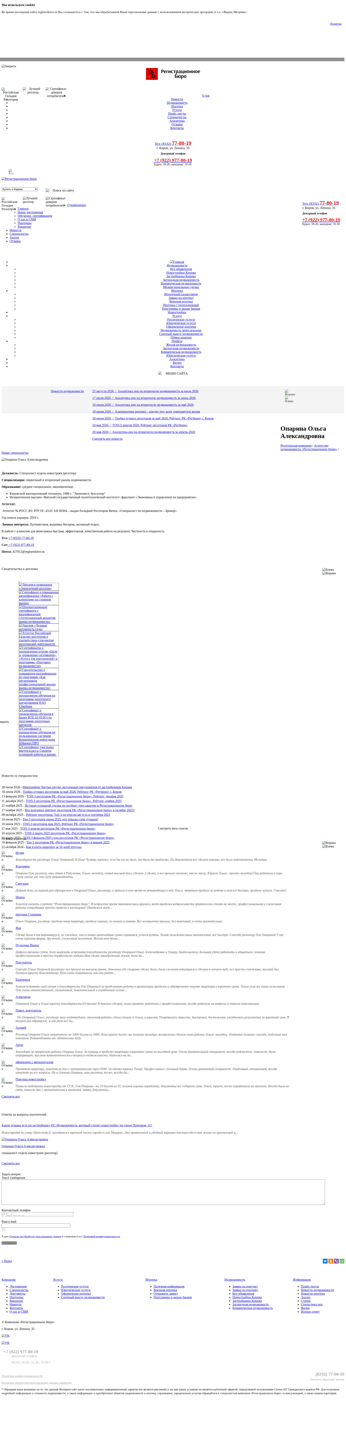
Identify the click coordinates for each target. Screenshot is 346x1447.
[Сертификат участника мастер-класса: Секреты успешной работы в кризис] (173, 750)
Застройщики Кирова (181, 276)
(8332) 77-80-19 (330, 1374)
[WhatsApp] (342, 1261)
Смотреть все (11, 1096)
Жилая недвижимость (181, 344)
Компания (8, 1279)
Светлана (22, 883)
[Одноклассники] (330, 1261)
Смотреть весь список (173, 828)
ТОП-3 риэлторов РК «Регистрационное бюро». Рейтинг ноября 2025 (74, 801)
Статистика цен (312, 1304)
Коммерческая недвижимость (181, 283)
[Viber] (336, 1261)
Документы (17, 1293)
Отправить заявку (166, 1293)
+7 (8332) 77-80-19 (21, 538)
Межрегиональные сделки (181, 287)
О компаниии (76, 205)
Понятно (336, 23)
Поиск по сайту (63, 190)
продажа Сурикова (28, 914)
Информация (302, 1279)
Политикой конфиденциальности (101, 1236)
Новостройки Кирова (181, 272)
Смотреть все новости (107, 438)
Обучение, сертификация (35, 216)
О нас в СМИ (27, 219)
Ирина (20, 897)
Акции (14, 237)
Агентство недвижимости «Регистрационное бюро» (309, 447)
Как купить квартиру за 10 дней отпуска (53, 847)
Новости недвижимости (67, 391)
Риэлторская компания (296, 445)
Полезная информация (169, 1286)
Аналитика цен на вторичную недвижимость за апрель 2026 (153, 432)
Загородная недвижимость (181, 280)
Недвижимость (177, 102)
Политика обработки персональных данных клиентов (36, 1382)
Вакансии (24, 226)
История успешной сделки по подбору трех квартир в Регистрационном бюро (78, 805)
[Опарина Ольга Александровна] (25, 1139)
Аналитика (177, 120)
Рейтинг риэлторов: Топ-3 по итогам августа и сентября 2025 (68, 814)
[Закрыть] (11, 171)
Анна (19, 1045)
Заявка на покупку (245, 1286)
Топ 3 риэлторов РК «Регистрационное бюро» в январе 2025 (68, 842)
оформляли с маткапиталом (34, 1062)
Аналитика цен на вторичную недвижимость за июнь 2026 (155, 398)
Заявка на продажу (245, 1290)
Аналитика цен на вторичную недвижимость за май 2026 (154, 404)
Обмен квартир (181, 337)
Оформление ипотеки (181, 326)
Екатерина (23, 979)
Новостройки (177, 312)
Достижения (18, 1286)
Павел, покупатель (28, 1010)
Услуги (177, 110)
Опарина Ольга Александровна (23, 1146)
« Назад (7, 1261)
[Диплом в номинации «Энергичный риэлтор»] (173, 586)
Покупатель (24, 962)
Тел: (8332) (173, 144)
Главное (23, 208)
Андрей (21, 1027)
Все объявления (181, 269)
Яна (18, 928)
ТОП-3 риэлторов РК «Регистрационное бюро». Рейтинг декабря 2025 (74, 796)
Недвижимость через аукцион (181, 330)
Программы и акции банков (181, 308)
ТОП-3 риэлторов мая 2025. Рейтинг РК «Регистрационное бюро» (68, 824)
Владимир (23, 866)
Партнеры (24, 223)
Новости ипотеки (313, 1293)
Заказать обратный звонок (327, 1379)
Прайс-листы (177, 113)
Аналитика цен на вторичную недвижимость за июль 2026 (158, 391)
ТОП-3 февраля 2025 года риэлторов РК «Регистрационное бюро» (68, 837)
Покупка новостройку (31, 1079)
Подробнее (255, 12)
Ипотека (177, 106)
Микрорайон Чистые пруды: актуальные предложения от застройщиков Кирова (77, 787)
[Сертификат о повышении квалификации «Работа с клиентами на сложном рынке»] (173, 597)
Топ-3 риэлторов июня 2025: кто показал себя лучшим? (60, 819)
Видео (177, 362)
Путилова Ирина (27, 945)
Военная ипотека (181, 301)
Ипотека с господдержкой (181, 305)
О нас (206, 95)
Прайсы (177, 341)
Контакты (177, 128)
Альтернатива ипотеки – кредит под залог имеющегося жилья (157, 411)
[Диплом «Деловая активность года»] (173, 627)
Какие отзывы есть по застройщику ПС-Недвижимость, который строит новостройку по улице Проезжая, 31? (77, 1125)
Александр (23, 997)
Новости (177, 99)
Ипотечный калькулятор (181, 294)
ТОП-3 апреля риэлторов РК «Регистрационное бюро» (58, 828)
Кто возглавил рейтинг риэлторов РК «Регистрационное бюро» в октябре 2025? (80, 810)
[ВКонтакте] (325, 1261)
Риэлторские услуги (181, 319)
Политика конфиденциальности (22, 1376)
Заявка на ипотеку (181, 298)
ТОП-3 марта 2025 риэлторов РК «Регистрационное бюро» (65, 833)
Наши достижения (30, 212)
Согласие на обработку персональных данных (35, 1236)
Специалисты (177, 117)
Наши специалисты (15, 452)
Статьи (306, 1301)
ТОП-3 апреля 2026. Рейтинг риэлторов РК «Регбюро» (150, 425)
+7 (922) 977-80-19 (21, 545)
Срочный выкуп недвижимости (181, 334)
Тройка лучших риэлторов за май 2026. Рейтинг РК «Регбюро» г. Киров (164, 418)
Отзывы (177, 124)
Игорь (20, 852)
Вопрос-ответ (310, 1311)
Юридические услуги (181, 323)
